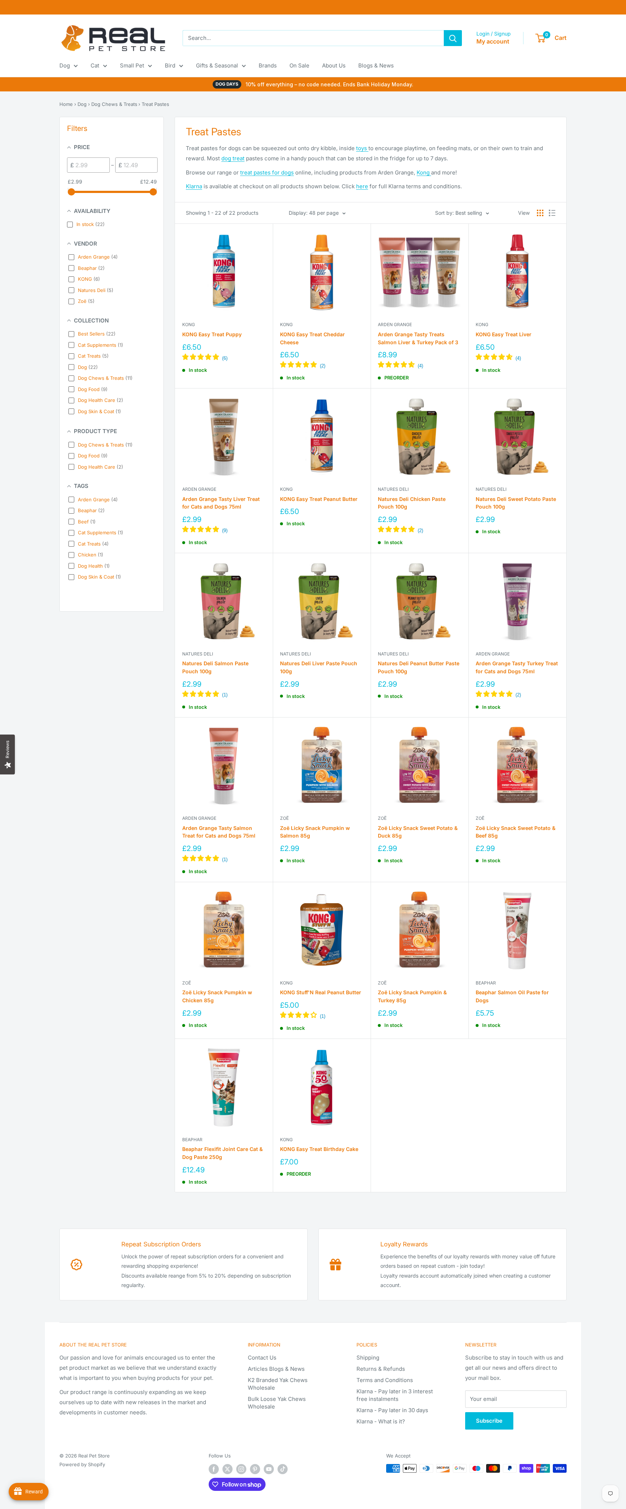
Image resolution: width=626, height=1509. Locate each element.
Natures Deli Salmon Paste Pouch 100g (215, 667)
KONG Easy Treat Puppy (212, 334)
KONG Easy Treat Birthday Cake (319, 1149)
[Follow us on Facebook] (214, 1469)
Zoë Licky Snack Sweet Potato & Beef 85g (515, 832)
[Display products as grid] (540, 213)
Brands (268, 65)
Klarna (194, 186)
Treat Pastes (155, 104)
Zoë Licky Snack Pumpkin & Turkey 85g (412, 996)
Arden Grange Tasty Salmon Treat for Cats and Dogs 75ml (218, 832)
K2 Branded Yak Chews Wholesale (278, 1384)
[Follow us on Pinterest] (255, 1469)
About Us (334, 65)
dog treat (233, 158)
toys (362, 148)
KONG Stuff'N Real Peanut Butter (320, 992)
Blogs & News (376, 65)
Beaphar (486, 983)
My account (492, 41)
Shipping (367, 1357)
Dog (64, 65)
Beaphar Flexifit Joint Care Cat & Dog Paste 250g (222, 1153)
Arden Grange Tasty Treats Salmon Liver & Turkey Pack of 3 (418, 338)
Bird (170, 65)
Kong (424, 172)
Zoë (284, 818)
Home (66, 104)
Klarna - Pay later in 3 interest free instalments (394, 1395)
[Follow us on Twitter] (227, 1469)
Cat (95, 65)
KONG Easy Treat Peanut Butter (319, 499)
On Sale (299, 65)
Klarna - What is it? (380, 1421)
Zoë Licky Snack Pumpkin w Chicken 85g (217, 996)
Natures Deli (393, 489)
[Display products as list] (552, 213)
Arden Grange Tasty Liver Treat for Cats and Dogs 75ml (221, 503)
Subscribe (489, 1420)
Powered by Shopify (82, 1464)
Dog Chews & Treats (114, 104)
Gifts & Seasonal (217, 65)
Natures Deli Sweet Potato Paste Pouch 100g (516, 503)
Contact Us (262, 1357)
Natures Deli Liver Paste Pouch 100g (318, 667)
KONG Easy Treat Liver (503, 334)
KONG (188, 324)
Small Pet (132, 65)
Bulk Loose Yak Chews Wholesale (277, 1402)
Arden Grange (395, 324)
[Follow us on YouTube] (269, 1469)
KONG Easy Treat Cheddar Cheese (312, 338)
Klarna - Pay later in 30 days (392, 1410)
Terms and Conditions (384, 1380)
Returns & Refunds (380, 1368)
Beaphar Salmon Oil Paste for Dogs (512, 996)
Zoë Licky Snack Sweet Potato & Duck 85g (418, 832)
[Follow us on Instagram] (241, 1469)
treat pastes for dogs (267, 172)
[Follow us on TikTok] (282, 1469)
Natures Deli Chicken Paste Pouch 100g (412, 503)
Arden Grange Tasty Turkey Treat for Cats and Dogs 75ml (517, 667)
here (362, 186)
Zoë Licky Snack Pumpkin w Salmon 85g (315, 832)
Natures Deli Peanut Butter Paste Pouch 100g (418, 667)
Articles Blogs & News (276, 1368)
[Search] (453, 38)
